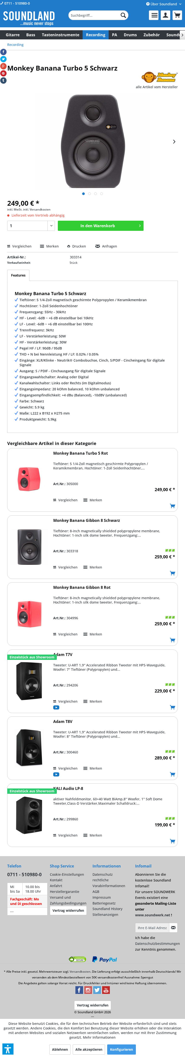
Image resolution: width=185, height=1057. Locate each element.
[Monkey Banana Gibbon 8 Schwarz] (29, 547)
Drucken (79, 246)
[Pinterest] (3, 73)
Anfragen (109, 246)
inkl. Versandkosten (37, 209)
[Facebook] (3, 52)
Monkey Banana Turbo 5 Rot (80, 453)
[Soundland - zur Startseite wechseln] (28, 18)
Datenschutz (102, 874)
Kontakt (56, 880)
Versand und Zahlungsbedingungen (68, 900)
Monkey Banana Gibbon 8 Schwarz (86, 520)
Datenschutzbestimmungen (157, 943)
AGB (95, 891)
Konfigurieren (121, 1049)
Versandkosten (80, 972)
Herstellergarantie (64, 891)
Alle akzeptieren (88, 1049)
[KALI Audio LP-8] (29, 815)
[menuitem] (98, 15)
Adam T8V (62, 721)
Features (18, 275)
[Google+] (3, 66)
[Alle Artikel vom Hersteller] (160, 78)
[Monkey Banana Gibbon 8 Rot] (29, 614)
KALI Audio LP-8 (68, 788)
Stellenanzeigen (105, 914)
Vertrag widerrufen (68, 910)
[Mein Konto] (165, 15)
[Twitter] (3, 59)
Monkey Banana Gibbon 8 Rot (82, 587)
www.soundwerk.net (152, 915)
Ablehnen (60, 1049)
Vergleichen (21, 246)
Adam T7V (62, 654)
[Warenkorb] (177, 15)
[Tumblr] (3, 80)
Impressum (101, 897)
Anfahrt (56, 885)
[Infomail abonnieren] (173, 928)
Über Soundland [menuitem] (164, 4)
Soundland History (107, 908)
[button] (7, 1049)
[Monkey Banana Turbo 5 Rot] (29, 480)
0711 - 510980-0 (16, 3)
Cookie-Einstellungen (67, 874)
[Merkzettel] (154, 15)
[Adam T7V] (29, 681)
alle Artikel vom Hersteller (157, 87)
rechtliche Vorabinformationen (108, 883)
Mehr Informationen (99, 1037)
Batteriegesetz (104, 903)
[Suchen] (123, 15)
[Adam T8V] (29, 748)
